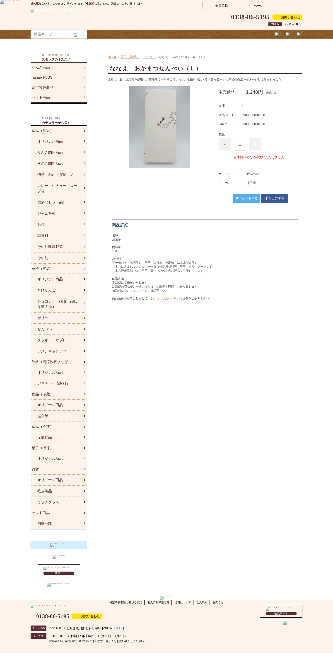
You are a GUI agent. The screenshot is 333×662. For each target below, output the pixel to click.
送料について (183, 602)
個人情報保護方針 (158, 602)
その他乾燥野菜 (50, 247)
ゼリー (42, 318)
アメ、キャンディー (53, 351)
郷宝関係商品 (42, 87)
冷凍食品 (44, 437)
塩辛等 (42, 416)
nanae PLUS (42, 77)
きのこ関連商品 (50, 163)
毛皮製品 (44, 491)
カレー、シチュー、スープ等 (57, 188)
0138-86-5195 (250, 17)
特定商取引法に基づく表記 (125, 602)
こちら (140, 290)
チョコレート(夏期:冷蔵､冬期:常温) (57, 304)
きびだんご (46, 290)
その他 (42, 258)
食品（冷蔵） (42, 394)
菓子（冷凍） (42, 448)
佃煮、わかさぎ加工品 (55, 175)
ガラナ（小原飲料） (53, 384)
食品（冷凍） (42, 427)
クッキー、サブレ (51, 340)
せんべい (149, 57)
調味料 (42, 236)
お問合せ (218, 602)
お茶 (41, 224)
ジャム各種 (46, 213)
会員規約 (201, 602)
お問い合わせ (290, 17)
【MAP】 (119, 628)
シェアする (276, 198)
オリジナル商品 (50, 141)
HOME (112, 57)
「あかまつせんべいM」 (163, 298)
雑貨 (35, 469)
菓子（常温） (130, 57)
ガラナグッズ (48, 502)
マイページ (255, 5)
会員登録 (221, 5)
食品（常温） (42, 131)
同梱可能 (44, 523)
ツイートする (248, 198)
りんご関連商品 (50, 152)
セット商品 (41, 97)
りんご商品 (41, 67)
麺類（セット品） (51, 202)
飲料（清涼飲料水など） (52, 362)
